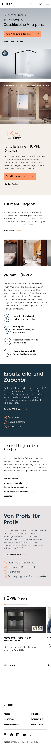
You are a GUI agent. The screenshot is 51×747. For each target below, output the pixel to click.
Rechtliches (37, 725)
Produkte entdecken (15, 176)
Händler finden (11, 184)
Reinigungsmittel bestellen (16, 492)
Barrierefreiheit (11, 725)
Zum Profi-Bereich (12, 554)
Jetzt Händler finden (13, 42)
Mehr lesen (9, 665)
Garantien (8, 496)
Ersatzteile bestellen (13, 483)
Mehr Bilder (9, 231)
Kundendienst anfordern (15, 487)
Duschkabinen (10, 86)
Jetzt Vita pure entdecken (18, 34)
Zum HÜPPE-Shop (12, 409)
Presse (7, 714)
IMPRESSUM (9, 719)
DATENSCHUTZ (37, 719)
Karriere (35, 714)
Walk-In (24, 86)
